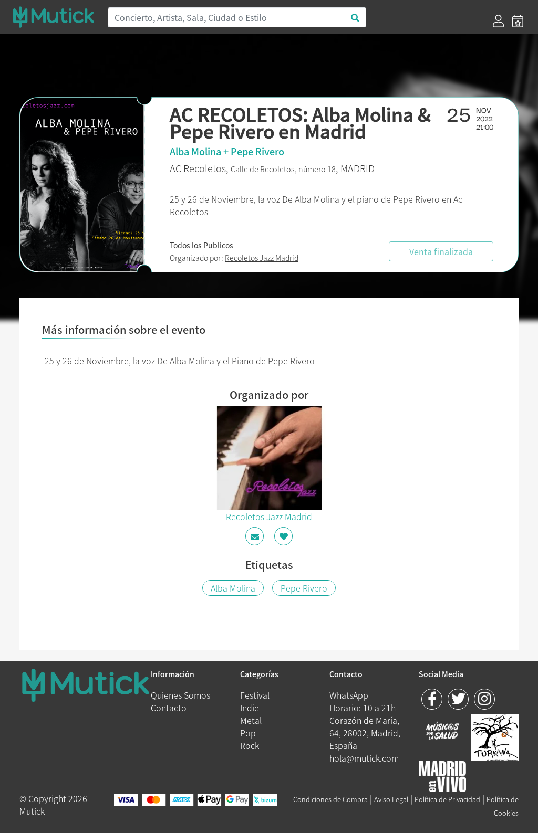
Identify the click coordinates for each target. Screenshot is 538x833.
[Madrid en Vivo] (495, 736)
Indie (249, 707)
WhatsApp (348, 695)
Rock (249, 745)
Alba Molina (233, 588)
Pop (248, 732)
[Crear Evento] (517, 21)
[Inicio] (53, 17)
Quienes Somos (180, 695)
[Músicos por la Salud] (442, 731)
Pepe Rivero (304, 588)
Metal (251, 720)
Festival (255, 695)
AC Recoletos (198, 168)
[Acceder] (498, 21)
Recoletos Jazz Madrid (261, 257)
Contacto (169, 707)
